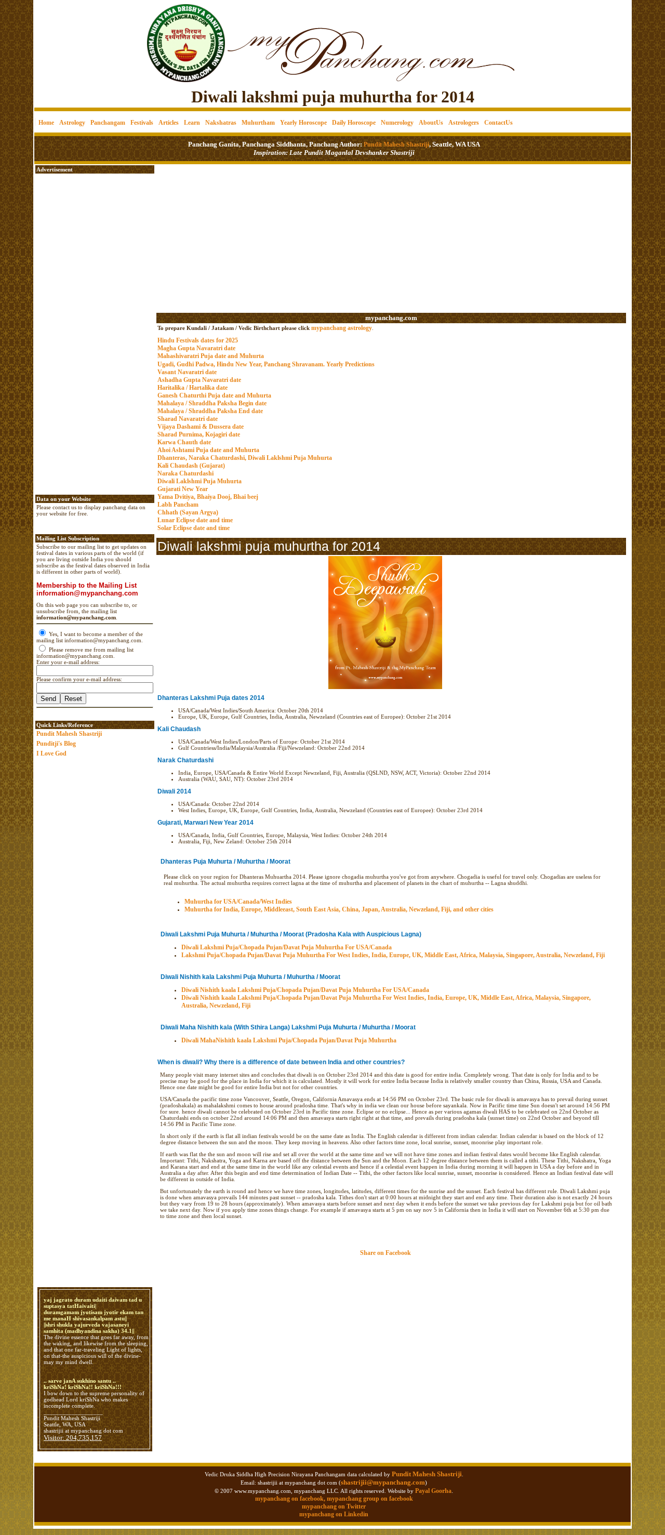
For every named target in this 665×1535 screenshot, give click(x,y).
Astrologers (463, 122)
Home (46, 122)
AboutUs (431, 122)
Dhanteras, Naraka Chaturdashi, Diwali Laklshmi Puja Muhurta (244, 457)
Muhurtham (258, 122)
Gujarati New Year (182, 489)
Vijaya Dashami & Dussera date (200, 426)
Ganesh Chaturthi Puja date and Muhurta (214, 395)
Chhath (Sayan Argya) (187, 512)
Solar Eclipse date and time (193, 528)
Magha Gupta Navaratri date (196, 348)
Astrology (72, 122)
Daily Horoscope (354, 122)
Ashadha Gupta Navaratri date (199, 379)
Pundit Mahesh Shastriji (395, 144)
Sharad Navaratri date (187, 418)
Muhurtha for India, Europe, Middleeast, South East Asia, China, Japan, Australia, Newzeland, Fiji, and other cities (339, 909)
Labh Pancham (177, 504)
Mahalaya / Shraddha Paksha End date (210, 411)
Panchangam (107, 122)
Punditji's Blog (56, 743)
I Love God (51, 753)
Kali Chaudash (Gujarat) (191, 465)
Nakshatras (220, 122)
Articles (168, 122)
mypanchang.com (391, 318)
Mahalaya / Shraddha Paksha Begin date (212, 403)
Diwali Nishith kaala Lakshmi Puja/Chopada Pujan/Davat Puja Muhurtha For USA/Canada (305, 990)
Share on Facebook (385, 1252)
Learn (192, 122)
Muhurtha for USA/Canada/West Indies (238, 901)
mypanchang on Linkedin (333, 1514)
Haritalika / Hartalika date (192, 387)
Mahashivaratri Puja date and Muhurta (210, 356)
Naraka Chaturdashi (185, 473)
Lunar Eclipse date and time (195, 520)
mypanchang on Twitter (334, 1506)
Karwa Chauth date (184, 442)
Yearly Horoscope (303, 122)
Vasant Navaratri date (187, 372)
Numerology (397, 122)
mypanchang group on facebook (370, 1498)
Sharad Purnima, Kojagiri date (198, 434)
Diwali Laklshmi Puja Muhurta (199, 481)
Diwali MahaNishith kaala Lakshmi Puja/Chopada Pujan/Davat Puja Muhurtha (288, 1040)
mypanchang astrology (341, 328)
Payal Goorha (433, 1490)
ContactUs (498, 122)
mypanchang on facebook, (291, 1498)
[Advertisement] (69, 36)
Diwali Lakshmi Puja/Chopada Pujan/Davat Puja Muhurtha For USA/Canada (286, 947)
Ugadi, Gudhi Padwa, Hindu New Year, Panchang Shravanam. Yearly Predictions (266, 364)
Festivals (141, 122)
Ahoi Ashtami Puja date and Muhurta (208, 450)
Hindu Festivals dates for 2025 (197, 340)
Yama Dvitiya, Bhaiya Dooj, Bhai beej (207, 496)
